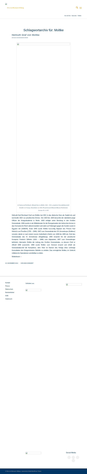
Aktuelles (14, 37)
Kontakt (7, 282)
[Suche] (76, 8)
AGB (6, 295)
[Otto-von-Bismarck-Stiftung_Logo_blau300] (14, 8)
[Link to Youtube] (73, 460)
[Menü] (80, 8)
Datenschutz (9, 289)
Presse (7, 286)
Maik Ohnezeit (28, 263)
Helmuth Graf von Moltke (25, 35)
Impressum (8, 299)
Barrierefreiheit (9, 292)
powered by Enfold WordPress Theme (31, 471)
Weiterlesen (16, 256)
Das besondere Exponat (22, 37)
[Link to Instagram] (77, 457)
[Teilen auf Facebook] (69, 457)
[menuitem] (76, 8)
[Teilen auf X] (73, 457)
